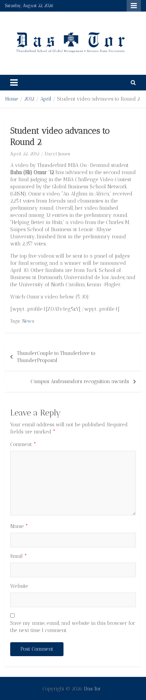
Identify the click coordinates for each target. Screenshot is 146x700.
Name (19, 526)
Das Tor (92, 689)
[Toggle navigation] (14, 82)
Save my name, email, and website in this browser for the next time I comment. (72, 626)
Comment (23, 444)
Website (19, 586)
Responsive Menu (134, 6)
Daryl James (57, 154)
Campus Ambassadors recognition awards (80, 381)
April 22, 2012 (24, 154)
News (28, 321)
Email (18, 556)
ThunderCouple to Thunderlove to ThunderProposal (56, 356)
